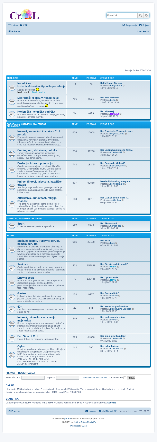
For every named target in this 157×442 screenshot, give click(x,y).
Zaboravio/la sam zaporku (94, 377)
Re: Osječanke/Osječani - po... (116, 131)
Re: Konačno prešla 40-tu (114, 306)
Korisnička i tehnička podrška (36, 111)
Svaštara (22, 264)
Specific (111, 402)
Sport (20, 223)
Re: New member (109, 97)
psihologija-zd (117, 184)
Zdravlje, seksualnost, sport (24, 218)
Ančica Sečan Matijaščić (85, 422)
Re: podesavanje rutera (112, 317)
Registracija (26, 373)
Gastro (21, 293)
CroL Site (12, 78)
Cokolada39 (116, 152)
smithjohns (115, 200)
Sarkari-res (115, 226)
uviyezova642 (117, 133)
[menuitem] (23, 25)
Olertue (114, 295)
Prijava (10, 373)
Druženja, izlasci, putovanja (35, 163)
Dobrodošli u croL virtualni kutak (38, 97)
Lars (112, 243)
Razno (10, 235)
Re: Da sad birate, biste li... (114, 197)
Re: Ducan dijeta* (109, 293)
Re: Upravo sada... (110, 277)
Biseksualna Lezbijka (120, 309)
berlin (113, 100)
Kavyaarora (116, 85)
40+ (19, 306)
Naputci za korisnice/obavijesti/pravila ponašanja (41, 85)
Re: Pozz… (106, 240)
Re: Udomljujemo (109, 346)
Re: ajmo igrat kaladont (113, 336)
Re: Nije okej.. (107, 111)
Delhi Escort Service (111, 83)
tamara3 (114, 114)
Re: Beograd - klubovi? (112, 163)
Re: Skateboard (108, 223)
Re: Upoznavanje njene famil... (116, 150)
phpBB (67, 418)
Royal (113, 266)
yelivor (113, 319)
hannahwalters (117, 165)
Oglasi (21, 346)
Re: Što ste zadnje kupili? (114, 264)
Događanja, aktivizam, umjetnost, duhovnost (26, 125)
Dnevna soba (25, 277)
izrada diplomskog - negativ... (116, 181)
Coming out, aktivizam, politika (37, 150)
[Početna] (24, 13)
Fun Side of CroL (28, 336)
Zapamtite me (116, 377)
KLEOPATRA (116, 348)
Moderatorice (38, 92)
